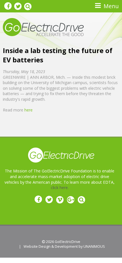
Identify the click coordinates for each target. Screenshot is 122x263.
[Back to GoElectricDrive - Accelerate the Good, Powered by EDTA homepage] (43, 26)
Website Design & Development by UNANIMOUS (64, 246)
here (28, 110)
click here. (60, 187)
